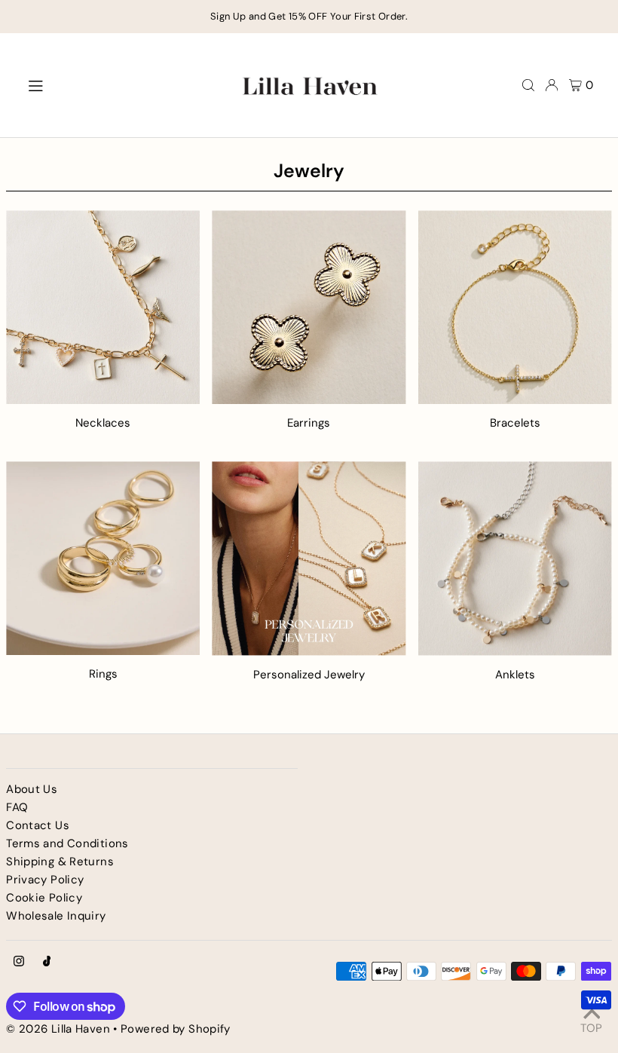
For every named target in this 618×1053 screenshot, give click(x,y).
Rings (103, 673)
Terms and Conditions (67, 843)
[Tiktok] (47, 962)
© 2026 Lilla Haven (58, 1028)
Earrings (308, 422)
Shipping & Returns (60, 861)
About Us (31, 789)
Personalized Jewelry (309, 674)
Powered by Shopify (176, 1028)
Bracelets (515, 422)
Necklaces (102, 422)
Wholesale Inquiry (56, 915)
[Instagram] (19, 962)
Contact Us (37, 825)
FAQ (17, 807)
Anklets (515, 674)
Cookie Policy (44, 897)
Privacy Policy (45, 879)
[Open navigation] (123, 84)
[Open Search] (528, 85)
